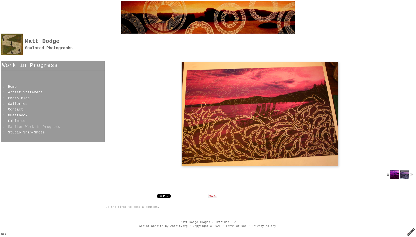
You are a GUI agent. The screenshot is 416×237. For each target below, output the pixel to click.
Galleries (18, 104)
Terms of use (236, 226)
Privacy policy (264, 226)
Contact (15, 110)
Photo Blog (19, 98)
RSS (3, 233)
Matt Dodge (42, 41)
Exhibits (16, 121)
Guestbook (18, 115)
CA (234, 222)
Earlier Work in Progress (34, 127)
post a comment (145, 207)
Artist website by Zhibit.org (163, 226)
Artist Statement (25, 92)
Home (12, 87)
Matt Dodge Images (195, 222)
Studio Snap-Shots (26, 133)
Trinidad (222, 222)
